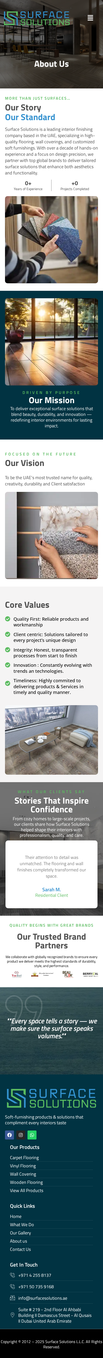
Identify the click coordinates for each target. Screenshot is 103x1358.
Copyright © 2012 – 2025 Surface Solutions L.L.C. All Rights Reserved (51, 1344)
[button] (83, 18)
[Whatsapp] (32, 1135)
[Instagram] (20, 1135)
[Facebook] (9, 1135)
